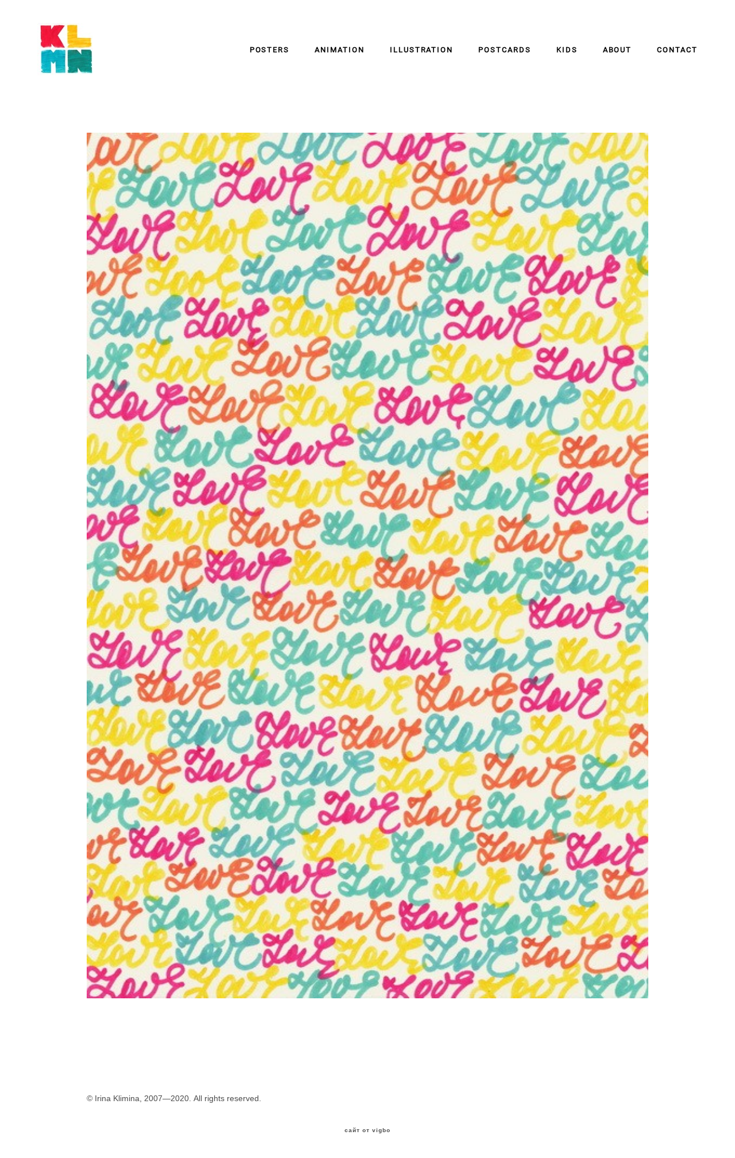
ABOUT (617, 49)
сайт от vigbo (367, 1130)
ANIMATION (340, 49)
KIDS (567, 49)
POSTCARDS (504, 49)
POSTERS (270, 49)
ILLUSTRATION (421, 49)
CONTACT (677, 49)
